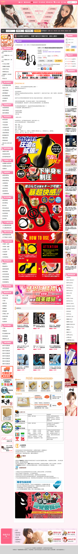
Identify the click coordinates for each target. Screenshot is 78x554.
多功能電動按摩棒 (6, 85)
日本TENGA (69, 285)
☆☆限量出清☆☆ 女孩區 (7, 56)
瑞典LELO (68, 332)
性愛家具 (4, 168)
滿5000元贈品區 (6, 358)
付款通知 (50, 13)
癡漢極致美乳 (5, 135)
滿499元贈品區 (5, 348)
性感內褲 (4, 321)
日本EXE (68, 295)
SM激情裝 (4, 254)
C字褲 (3, 300)
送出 (68, 50)
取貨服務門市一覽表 (38, 437)
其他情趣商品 (5, 282)
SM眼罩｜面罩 (5, 244)
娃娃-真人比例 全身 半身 (7, 143)
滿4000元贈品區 (6, 355)
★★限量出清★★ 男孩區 (7, 52)
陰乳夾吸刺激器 (6, 95)
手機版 (64, 2)
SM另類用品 (5, 257)
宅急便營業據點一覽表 (52, 426)
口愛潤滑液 (5, 183)
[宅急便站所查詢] (7, 397)
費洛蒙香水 (5, 266)
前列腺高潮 (5, 216)
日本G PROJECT (70, 280)
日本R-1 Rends (69, 298)
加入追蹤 (50, 60)
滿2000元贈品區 (6, 350)
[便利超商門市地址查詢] (7, 383)
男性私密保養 (5, 276)
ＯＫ (29, 431)
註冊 (73, 50)
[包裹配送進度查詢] (7, 372)
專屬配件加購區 (6, 66)
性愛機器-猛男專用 (6, 163)
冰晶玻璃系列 (5, 279)
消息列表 (17, 535)
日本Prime (68, 314)
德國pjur (68, 329)
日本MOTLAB (69, 316)
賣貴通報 (52, 465)
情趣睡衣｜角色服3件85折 (7, 75)
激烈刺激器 (5, 200)
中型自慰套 (5, 124)
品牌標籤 (32, 21)
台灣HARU (69, 337)
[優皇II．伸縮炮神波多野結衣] (71, 354)
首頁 (21, 2)
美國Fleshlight (69, 321)
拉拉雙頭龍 (5, 213)
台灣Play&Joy (69, 334)
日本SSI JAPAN (70, 303)
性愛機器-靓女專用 (6, 166)
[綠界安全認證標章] (7, 428)
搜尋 (38, 30)
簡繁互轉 (50, 2)
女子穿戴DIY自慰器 (7, 237)
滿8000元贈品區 (6, 363)
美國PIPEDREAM (70, 324)
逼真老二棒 (5, 87)
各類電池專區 (5, 288)
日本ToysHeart (69, 282)
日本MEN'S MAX (70, 308)
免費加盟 (42, 2)
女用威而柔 (5, 98)
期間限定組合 (5, 71)
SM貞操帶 (4, 251)
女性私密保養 (5, 274)
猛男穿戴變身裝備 (6, 234)
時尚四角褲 (5, 336)
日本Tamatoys (69, 290)
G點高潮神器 (5, 90)
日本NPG (68, 277)
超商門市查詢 (50, 439)
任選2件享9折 (5, 69)
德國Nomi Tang (69, 327)
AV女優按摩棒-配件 (7, 227)
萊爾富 (29, 433)
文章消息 (48, 17)
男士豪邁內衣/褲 (6, 333)
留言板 (46, 21)
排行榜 (29, 17)
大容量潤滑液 (5, 193)
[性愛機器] (71, 377)
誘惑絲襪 (4, 311)
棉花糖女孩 (5, 298)
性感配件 (4, 319)
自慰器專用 (5, 188)
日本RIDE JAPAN (70, 306)
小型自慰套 (5, 122)
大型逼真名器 (5, 127)
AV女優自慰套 (5, 130)
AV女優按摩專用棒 (6, 225)
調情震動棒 (5, 93)
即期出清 (4, 78)
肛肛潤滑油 (5, 202)
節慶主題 (4, 303)
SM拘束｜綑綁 (5, 246)
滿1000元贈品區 (6, 345)
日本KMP (68, 311)
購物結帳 (28, 2)
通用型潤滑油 (5, 175)
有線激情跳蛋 (5, 107)
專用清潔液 (5, 271)
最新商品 (27, 13)
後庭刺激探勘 (5, 269)
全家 (29, 430)
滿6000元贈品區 (6, 361)
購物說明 (35, 2)
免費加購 (25, 9)
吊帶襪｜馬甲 (5, 313)
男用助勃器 (5, 140)
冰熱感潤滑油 (5, 178)
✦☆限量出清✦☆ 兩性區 (7, 60)
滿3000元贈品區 (6, 353)
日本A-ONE (69, 293)
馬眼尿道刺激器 (6, 210)
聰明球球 (4, 100)
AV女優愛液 (5, 185)
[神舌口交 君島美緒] (71, 402)
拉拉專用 (4, 218)
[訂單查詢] (7, 391)
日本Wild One (69, 301)
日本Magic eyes (69, 287)
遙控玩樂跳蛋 (5, 112)
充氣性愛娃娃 (5, 132)
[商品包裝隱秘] (7, 414)
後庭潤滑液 (5, 191)
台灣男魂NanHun (70, 340)
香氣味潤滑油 (5, 180)
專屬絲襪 (4, 330)
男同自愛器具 (5, 208)
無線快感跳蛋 (5, 110)
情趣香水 (4, 263)
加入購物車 (58, 60)
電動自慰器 (5, 137)
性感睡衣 (3, 2)
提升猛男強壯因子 (6, 156)
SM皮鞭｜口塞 (5, 249)
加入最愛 (57, 2)
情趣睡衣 (4, 308)
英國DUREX (69, 319)
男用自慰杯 (5, 119)
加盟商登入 (18, 539)
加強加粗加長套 (6, 154)
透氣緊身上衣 (5, 338)
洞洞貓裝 (4, 306)
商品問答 (42, 60)
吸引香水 (4, 205)
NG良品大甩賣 (5, 63)
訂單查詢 (52, 9)
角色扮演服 (5, 316)
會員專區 (17, 542)
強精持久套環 (5, 151)
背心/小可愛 (5, 295)
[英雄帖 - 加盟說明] (7, 402)
